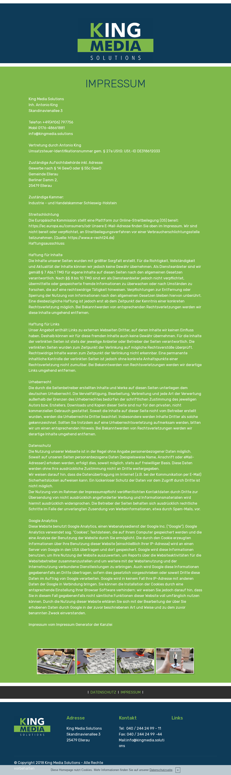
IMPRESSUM (131, 692)
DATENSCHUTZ (104, 692)
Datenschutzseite (161, 770)
